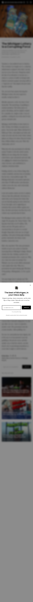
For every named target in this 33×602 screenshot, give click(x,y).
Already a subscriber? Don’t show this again (16, 315)
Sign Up (26, 307)
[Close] (30, 285)
